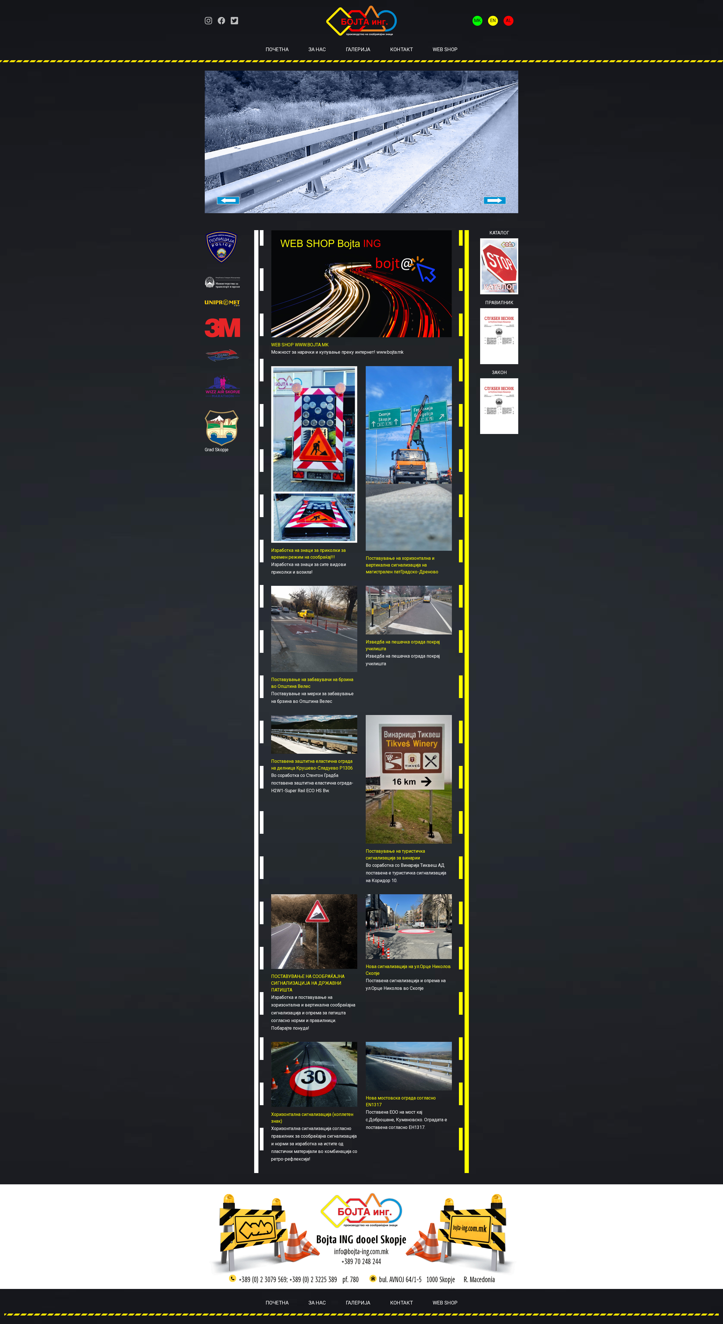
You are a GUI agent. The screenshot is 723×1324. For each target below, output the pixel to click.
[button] (228, 200)
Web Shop (445, 49)
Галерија (358, 49)
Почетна (277, 49)
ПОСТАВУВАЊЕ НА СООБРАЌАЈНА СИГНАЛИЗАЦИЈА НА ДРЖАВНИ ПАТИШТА (308, 983)
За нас (317, 49)
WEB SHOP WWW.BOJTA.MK (299, 344)
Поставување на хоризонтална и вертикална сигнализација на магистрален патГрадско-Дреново (402, 565)
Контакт (401, 49)
